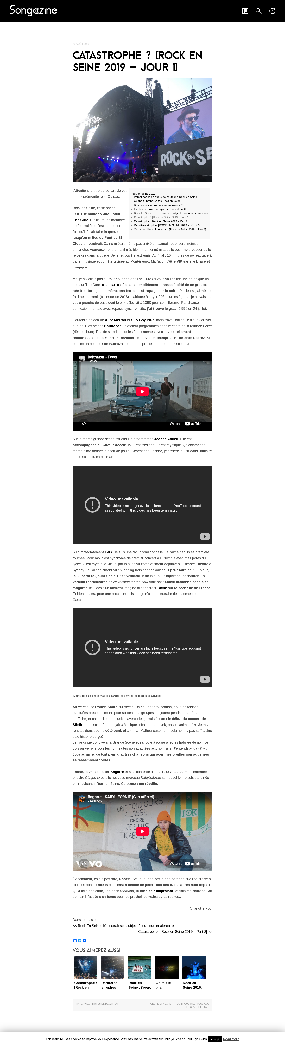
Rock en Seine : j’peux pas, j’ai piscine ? (158, 204)
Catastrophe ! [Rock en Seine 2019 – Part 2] (161, 221)
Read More (231, 1039)
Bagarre (117, 772)
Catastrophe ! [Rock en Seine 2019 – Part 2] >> (175, 932)
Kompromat (163, 891)
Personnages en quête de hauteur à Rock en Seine (165, 196)
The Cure (80, 220)
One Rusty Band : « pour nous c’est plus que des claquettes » (179, 1005)
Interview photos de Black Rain (98, 1004)
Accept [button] (215, 1039)
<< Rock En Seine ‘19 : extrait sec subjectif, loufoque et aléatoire (123, 926)
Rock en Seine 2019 (142, 193)
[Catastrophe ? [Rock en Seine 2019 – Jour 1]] (142, 130)
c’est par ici (111, 285)
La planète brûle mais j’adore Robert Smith (160, 209)
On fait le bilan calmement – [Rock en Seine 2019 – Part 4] (170, 229)
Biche (162, 588)
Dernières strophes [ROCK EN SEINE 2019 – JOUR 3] (167, 225)
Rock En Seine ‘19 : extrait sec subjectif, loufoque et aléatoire (171, 213)
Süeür (78, 725)
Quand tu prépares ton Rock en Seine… (158, 200)
